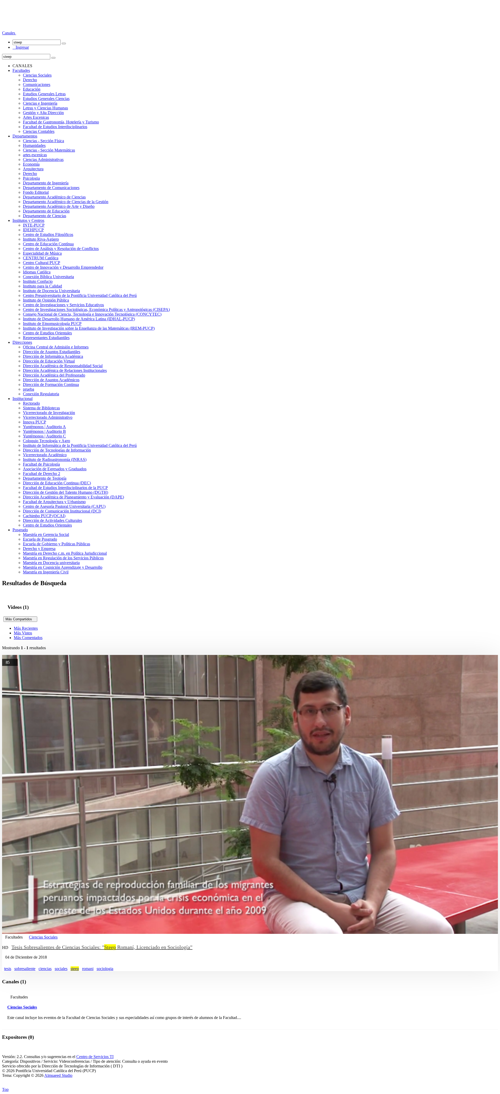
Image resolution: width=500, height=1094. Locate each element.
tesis (7, 968)
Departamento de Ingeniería (45, 183)
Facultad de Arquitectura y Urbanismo (54, 501)
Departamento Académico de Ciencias (54, 197)
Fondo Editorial (36, 192)
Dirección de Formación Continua (51, 384)
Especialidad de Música (42, 253)
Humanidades (34, 145)
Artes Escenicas (36, 117)
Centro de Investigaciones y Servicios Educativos (63, 305)
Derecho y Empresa (39, 548)
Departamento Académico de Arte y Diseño (59, 206)
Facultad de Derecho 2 (41, 473)
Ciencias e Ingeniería (40, 103)
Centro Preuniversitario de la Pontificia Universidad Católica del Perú (80, 295)
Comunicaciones (36, 84)
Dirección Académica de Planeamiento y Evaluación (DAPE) (73, 497)
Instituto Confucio (38, 281)
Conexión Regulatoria (41, 394)
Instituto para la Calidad (42, 286)
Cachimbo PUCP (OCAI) (44, 516)
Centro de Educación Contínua (48, 244)
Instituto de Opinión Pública (46, 300)
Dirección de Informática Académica (53, 356)
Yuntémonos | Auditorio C (44, 436)
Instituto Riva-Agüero (41, 239)
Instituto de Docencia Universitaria (51, 291)
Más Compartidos (20, 619)
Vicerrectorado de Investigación (49, 412)
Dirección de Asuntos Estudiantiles (51, 351)
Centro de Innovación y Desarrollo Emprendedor (63, 267)
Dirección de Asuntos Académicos (51, 380)
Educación (31, 89)
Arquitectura (33, 169)
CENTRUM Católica (40, 258)
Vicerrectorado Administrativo (47, 417)
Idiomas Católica (37, 272)
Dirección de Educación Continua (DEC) (57, 483)
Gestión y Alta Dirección (43, 112)
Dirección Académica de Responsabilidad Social (63, 366)
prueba (28, 389)
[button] (9, 33)
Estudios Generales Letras (44, 94)
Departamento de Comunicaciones (51, 187)
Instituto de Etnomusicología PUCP (52, 323)
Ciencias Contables (38, 131)
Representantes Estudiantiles (46, 337)
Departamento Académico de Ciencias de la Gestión (65, 201)
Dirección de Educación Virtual (49, 361)
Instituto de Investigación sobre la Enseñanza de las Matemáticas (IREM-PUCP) (89, 328)
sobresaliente (24, 968)
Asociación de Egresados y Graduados (54, 469)
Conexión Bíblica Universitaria (48, 276)
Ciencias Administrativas (43, 159)
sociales (61, 968)
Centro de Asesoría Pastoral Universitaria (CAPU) (64, 506)
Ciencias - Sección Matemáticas (49, 150)
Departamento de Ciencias (44, 216)
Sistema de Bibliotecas (41, 408)
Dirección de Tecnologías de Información (57, 450)
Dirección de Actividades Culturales (52, 520)
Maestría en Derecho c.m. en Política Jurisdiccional (65, 553)
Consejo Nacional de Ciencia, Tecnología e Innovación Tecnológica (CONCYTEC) (92, 314)
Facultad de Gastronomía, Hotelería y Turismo (61, 122)
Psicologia (31, 178)
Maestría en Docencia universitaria (51, 562)
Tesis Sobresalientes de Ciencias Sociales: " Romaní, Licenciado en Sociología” (101, 947)
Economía (31, 164)
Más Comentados (28, 637)
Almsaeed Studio (58, 1075)
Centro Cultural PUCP (41, 262)
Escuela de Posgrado (40, 539)
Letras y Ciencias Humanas (45, 108)
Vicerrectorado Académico (45, 455)
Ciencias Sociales (37, 75)
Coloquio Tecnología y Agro (46, 441)
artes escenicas (35, 155)
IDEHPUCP (33, 230)
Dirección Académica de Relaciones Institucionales (65, 370)
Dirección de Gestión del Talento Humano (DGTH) (65, 492)
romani (87, 968)
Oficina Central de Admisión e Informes (56, 347)
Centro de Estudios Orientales (47, 333)
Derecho (30, 80)
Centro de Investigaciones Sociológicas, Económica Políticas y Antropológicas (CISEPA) (96, 309)
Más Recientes (26, 628)
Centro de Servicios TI (95, 1056)
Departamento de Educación (46, 211)
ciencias (45, 968)
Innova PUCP (34, 422)
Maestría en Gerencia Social (46, 534)
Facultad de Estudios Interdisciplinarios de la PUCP (65, 487)
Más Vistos (23, 633)
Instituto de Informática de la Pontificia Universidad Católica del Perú (80, 445)
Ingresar (20, 47)
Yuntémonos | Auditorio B (44, 431)
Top (5, 1089)
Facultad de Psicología (41, 464)
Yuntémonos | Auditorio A (44, 426)
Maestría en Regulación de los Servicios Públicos (63, 558)
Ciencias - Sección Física (43, 141)
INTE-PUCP (34, 225)
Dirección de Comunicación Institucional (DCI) (62, 511)
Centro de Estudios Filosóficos (48, 234)
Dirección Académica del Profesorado (54, 375)
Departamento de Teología (44, 478)
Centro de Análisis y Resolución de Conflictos (61, 248)
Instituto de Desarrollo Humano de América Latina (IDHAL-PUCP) (79, 319)
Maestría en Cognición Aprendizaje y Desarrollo (62, 567)
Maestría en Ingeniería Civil (45, 572)
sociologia (105, 968)
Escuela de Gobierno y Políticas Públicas (56, 544)
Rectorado (31, 403)
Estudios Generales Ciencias (46, 98)
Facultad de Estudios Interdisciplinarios (55, 126)
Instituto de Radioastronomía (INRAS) (54, 459)
